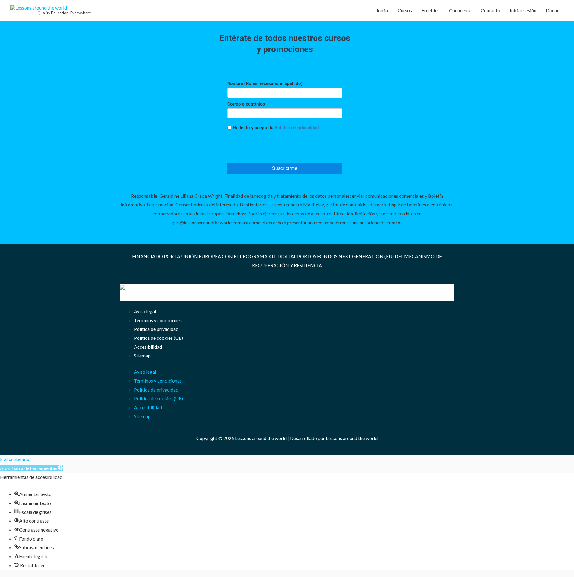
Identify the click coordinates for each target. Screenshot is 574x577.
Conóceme (460, 10)
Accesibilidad (148, 347)
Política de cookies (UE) (158, 338)
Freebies (430, 10)
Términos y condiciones (158, 320)
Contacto (490, 10)
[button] (31, 468)
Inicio (382, 10)
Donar (552, 10)
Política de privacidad (156, 329)
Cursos (405, 10)
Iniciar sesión (523, 10)
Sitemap (142, 355)
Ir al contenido (14, 459)
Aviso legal (145, 311)
